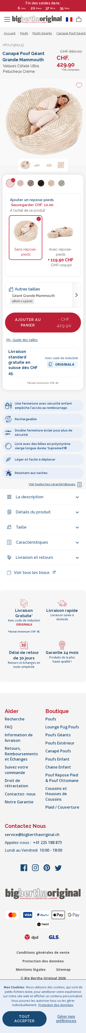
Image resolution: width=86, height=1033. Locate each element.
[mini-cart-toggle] (78, 19)
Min (52, 8)
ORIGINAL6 (64, 365)
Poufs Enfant (57, 759)
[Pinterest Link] (47, 870)
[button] (25, 165)
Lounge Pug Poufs (62, 727)
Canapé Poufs (58, 751)
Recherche (15, 719)
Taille (21, 527)
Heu (39, 8)
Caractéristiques (32, 542)
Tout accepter (24, 1019)
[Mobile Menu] (7, 19)
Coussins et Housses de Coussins (56, 794)
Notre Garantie (19, 802)
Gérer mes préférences (66, 1019)
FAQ (8, 727)
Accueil (10, 33)
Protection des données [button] (55, 1005)
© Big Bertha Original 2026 (43, 978)
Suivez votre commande (16, 769)
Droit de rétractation (16, 783)
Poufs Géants (58, 735)
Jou (23, 8)
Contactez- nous (20, 794)
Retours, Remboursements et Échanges (21, 754)
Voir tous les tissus (31, 572)
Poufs (50, 719)
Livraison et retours (34, 557)
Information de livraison (19, 737)
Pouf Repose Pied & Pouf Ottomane (62, 777)
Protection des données (43, 961)
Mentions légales (31, 969)
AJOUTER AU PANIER (43, 322)
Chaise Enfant (58, 767)
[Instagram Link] (36, 870)
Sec (67, 8)
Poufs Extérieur (60, 743)
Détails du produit (33, 512)
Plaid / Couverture (62, 807)
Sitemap (63, 969)
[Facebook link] (24, 870)
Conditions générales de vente (43, 952)
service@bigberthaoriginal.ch (32, 834)
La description (29, 496)
